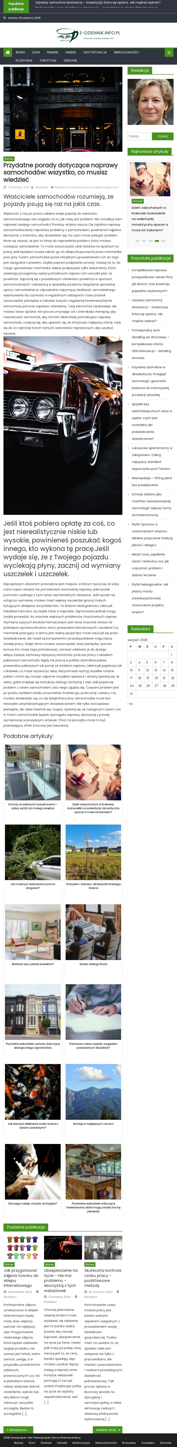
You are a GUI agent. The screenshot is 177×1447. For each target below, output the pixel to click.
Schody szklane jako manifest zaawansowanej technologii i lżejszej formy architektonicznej (151, 504)
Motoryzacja (95, 52)
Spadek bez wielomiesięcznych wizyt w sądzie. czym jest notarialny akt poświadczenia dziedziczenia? (152, 421)
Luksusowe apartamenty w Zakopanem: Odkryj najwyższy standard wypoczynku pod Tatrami (152, 458)
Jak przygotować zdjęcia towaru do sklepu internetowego (21, 1278)
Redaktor (41, 187)
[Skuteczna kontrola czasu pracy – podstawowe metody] (103, 1248)
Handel (71, 52)
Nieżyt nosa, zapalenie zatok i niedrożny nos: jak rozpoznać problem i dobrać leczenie (150, 564)
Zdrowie (70, 60)
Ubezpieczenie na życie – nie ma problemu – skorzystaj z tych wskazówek (61, 1280)
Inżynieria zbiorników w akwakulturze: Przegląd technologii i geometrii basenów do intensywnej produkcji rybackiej (150, 381)
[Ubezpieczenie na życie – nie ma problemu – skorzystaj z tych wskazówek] (63, 1248)
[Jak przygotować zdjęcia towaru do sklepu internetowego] (23, 1248)
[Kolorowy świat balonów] (149, 179)
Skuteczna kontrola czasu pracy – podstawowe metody (102, 1278)
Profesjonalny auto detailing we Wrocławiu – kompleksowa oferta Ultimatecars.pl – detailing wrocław (151, 344)
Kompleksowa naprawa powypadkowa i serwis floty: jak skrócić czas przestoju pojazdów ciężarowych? (152, 280)
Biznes (20, 52)
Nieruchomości (126, 52)
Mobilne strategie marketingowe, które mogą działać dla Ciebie (109, 1430)
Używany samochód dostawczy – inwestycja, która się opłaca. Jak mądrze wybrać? (150, 310)
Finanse (52, 52)
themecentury (71, 1438)
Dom (36, 52)
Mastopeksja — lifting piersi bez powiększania (152, 481)
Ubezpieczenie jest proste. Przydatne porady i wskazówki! (21, 1430)
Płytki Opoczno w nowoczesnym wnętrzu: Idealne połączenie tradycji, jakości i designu (152, 534)
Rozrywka (24, 60)
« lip (130, 704)
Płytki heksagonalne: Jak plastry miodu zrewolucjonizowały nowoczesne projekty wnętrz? (150, 598)
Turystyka (48, 60)
